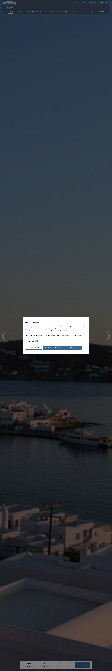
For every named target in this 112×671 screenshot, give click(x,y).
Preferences (60, 336)
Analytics (47, 336)
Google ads (30, 341)
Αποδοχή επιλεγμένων (53, 347)
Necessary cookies (32, 336)
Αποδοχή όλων (73, 347)
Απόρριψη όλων (33, 347)
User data (74, 336)
